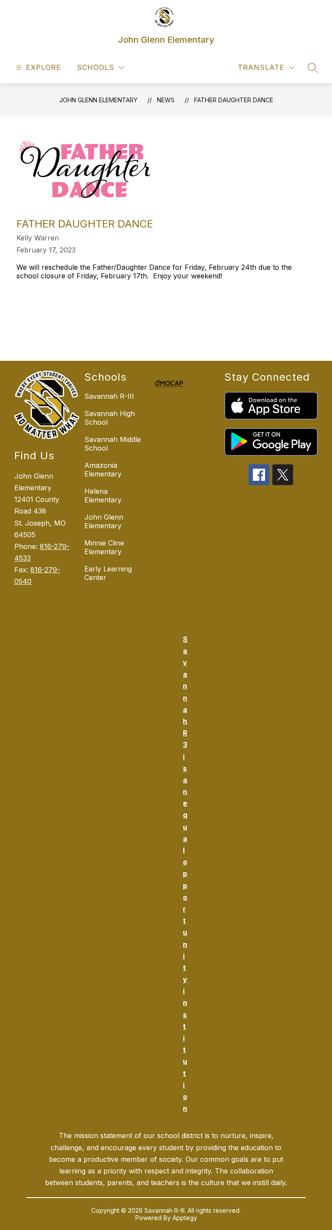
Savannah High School (109, 417)
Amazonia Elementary (102, 469)
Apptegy (184, 1217)
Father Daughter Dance (233, 100)
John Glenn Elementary (98, 100)
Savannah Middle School (112, 443)
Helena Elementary (102, 495)
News (166, 100)
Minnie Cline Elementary (104, 547)
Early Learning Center (108, 573)
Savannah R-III (109, 396)
